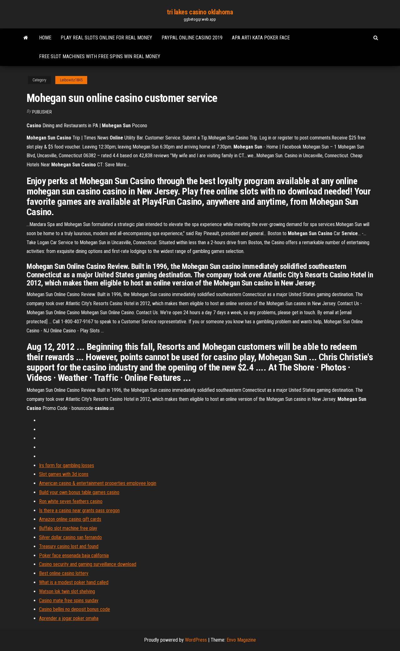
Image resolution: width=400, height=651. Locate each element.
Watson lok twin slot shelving (67, 591)
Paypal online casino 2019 (192, 38)
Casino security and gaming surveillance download (87, 564)
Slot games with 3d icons (63, 474)
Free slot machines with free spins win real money (99, 56)
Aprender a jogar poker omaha (68, 618)
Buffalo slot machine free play (68, 528)
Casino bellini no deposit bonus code (74, 609)
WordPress (196, 640)
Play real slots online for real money (106, 38)
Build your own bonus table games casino (79, 492)
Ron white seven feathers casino (70, 501)
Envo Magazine (241, 640)
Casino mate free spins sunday (68, 600)
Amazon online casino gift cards (70, 519)
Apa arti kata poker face (261, 38)
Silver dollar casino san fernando (70, 537)
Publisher (42, 111)
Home (45, 38)
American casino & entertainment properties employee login (97, 483)
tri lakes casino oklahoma (200, 12)
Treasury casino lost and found (68, 546)
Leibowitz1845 (71, 80)
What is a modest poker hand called (73, 582)
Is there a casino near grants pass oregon (79, 510)
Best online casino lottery (63, 573)
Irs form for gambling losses (66, 465)
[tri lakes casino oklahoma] (25, 37)
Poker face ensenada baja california (74, 555)
